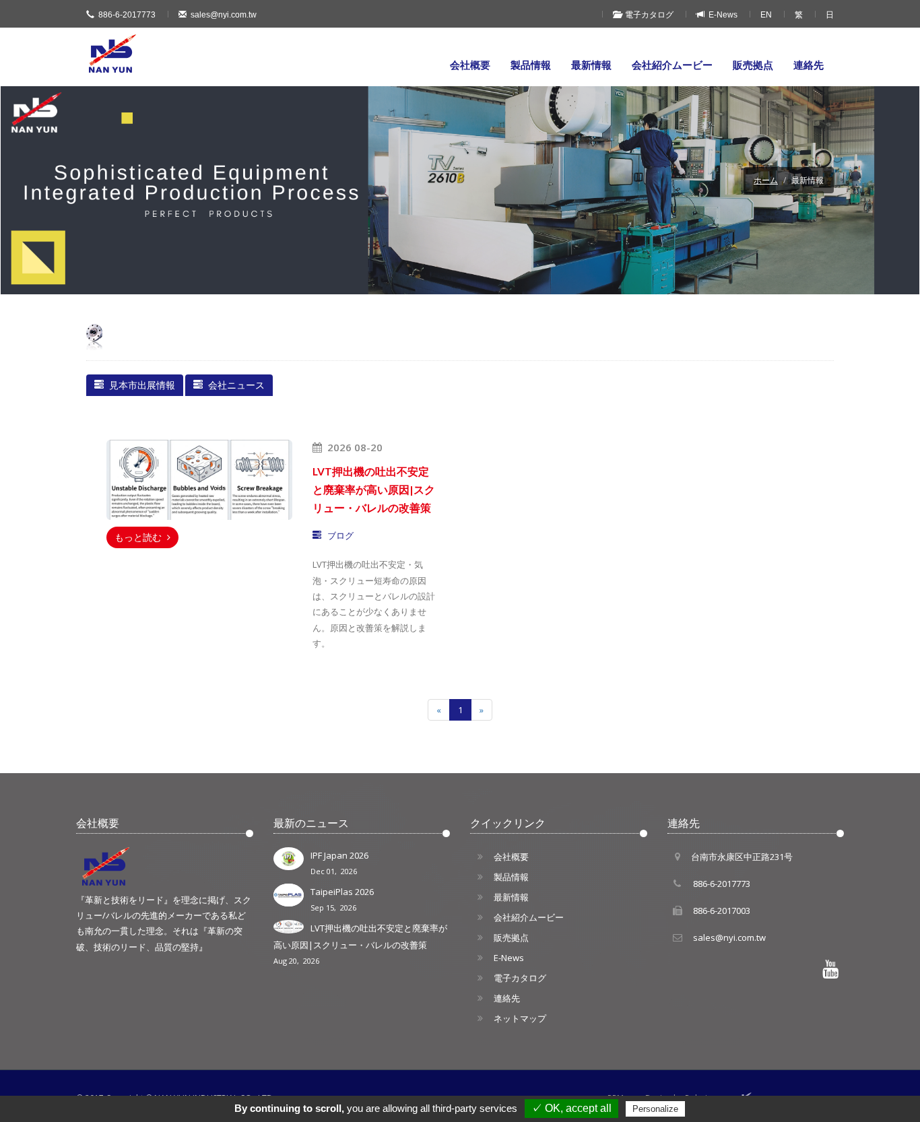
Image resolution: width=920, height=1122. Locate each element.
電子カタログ (647, 15)
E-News (720, 15)
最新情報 (591, 64)
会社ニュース (234, 384)
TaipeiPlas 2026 (342, 899)
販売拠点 (753, 64)
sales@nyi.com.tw (224, 15)
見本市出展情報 (139, 384)
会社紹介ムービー (672, 64)
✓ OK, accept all (571, 1108)
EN (766, 15)
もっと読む (140, 537)
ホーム (766, 180)
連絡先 (808, 64)
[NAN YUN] (113, 53)
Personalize (655, 1109)
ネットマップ (520, 1018)
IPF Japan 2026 (339, 862)
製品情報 (531, 64)
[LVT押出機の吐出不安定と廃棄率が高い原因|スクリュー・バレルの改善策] (199, 480)
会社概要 (470, 64)
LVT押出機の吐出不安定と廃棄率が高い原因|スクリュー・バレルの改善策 (360, 944)
